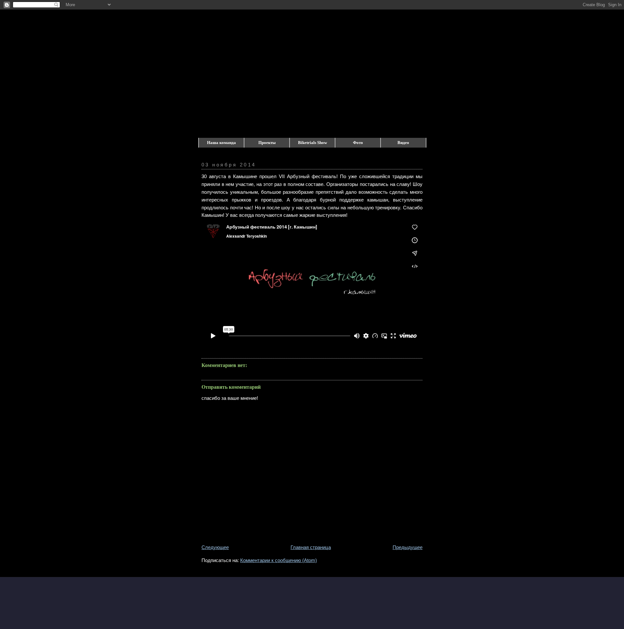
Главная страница (311, 547)
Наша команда (221, 142)
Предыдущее (407, 547)
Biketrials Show (312, 142)
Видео (403, 142)
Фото (358, 142)
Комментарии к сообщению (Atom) (278, 560)
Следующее (215, 547)
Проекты (267, 142)
